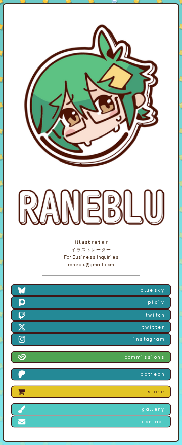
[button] (91, 290)
